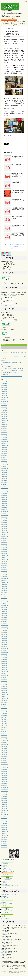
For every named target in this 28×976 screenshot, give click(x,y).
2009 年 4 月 (4, 779)
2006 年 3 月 (4, 847)
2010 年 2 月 (4, 760)
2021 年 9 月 (4, 493)
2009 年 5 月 (4, 777)
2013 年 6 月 (4, 683)
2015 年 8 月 (4, 632)
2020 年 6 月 (4, 522)
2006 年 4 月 (4, 845)
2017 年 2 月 (4, 598)
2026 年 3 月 (4, 391)
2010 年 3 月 (4, 758)
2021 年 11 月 (4, 490)
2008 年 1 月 (4, 808)
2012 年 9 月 (4, 700)
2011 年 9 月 (4, 723)
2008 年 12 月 (4, 787)
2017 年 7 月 (4, 588)
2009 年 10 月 (4, 767)
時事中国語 (10, 248)
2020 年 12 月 (4, 511)
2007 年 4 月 (4, 825)
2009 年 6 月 (4, 775)
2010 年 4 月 (4, 756)
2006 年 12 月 (4, 831)
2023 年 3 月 (4, 459)
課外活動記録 (4, 898)
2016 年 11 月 (4, 603)
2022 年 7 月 (4, 474)
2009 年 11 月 (4, 766)
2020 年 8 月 (4, 518)
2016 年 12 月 (4, 601)
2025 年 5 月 (4, 410)
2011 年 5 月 (4, 731)
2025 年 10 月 (4, 401)
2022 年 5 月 (4, 478)
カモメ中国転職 (5, 943)
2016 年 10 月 (4, 605)
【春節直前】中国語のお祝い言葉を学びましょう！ (17, 192)
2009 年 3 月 (4, 781)
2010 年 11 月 (4, 742)
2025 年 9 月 (4, 403)
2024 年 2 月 (4, 437)
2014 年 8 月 (4, 656)
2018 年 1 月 (4, 576)
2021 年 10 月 (4, 491)
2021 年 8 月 (4, 495)
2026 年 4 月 (4, 389)
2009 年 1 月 (4, 785)
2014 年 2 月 (4, 667)
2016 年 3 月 (4, 619)
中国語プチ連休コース (7, 866)
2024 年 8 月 (4, 426)
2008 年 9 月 (4, 793)
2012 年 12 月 (4, 694)
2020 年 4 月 (4, 526)
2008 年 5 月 (4, 800)
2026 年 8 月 (4, 381)
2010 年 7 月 (4, 750)
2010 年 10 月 (4, 744)
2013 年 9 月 (4, 677)
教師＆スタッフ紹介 (6, 903)
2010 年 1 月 (4, 762)
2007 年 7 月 (4, 820)
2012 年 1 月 (4, 715)
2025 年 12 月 (4, 397)
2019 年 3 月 (4, 549)
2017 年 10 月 (4, 582)
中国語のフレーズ (6, 881)
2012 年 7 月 (4, 704)
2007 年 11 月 (4, 812)
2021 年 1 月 (4, 509)
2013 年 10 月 (4, 675)
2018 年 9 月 (4, 561)
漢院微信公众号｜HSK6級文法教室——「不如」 (12, 370)
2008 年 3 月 (4, 804)
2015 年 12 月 (4, 625)
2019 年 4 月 (4, 547)
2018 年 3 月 (4, 573)
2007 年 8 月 (4, 818)
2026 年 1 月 (4, 395)
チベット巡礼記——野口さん (8, 366)
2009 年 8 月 (4, 771)
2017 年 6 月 (4, 590)
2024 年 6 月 (4, 430)
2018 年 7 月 (4, 565)
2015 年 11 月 (4, 627)
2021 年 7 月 (4, 497)
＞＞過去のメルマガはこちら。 (9, 295)
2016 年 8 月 (4, 609)
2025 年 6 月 (4, 408)
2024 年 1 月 (4, 439)
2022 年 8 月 (4, 472)
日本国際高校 (4, 931)
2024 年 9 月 (4, 424)
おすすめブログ (5, 918)
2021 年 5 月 (4, 501)
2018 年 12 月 (4, 555)
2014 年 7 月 (4, 657)
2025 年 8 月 (4, 405)
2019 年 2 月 (4, 551)
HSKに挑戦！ (4, 884)
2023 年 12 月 (4, 441)
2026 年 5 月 (4, 387)
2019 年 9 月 (4, 538)
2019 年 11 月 (4, 534)
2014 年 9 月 (4, 654)
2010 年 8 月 (4, 748)
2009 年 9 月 (4, 769)
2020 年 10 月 (4, 515)
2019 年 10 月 (4, 536)
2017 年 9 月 (4, 584)
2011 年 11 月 (4, 719)
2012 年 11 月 (4, 696)
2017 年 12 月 (4, 578)
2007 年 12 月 (4, 810)
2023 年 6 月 (4, 453)
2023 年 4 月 (4, 457)
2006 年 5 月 (4, 843)
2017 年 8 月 (4, 586)
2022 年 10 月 (4, 468)
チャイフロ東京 (5, 958)
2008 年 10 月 (4, 791)
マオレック (4, 955)
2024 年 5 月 (4, 432)
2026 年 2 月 (4, 393)
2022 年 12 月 (4, 464)
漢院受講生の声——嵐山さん (8, 360)
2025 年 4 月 (4, 412)
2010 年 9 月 (4, 746)
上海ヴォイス (4, 946)
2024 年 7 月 (4, 428)
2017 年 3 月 (4, 596)
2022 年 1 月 (4, 486)
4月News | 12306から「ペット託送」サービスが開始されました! (17, 175)
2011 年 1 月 (4, 738)
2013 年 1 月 (4, 692)
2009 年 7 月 (4, 773)
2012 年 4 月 (4, 710)
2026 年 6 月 (4, 385)
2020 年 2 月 (4, 530)
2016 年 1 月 (4, 623)
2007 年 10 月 (4, 814)
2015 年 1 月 (4, 646)
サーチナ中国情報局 (6, 952)
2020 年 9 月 (4, 517)
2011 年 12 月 (4, 717)
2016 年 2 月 (4, 621)
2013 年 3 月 (4, 688)
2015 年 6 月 (4, 636)
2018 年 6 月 (4, 567)
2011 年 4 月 (4, 733)
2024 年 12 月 (4, 420)
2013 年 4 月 (4, 686)
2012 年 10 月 (4, 698)
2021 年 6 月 (4, 499)
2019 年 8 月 (4, 540)
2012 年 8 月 (4, 702)
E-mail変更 (4, 305)
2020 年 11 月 (4, 513)
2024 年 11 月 (4, 422)
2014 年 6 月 (4, 659)
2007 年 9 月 (4, 816)
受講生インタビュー (6, 896)
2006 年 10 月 (4, 835)
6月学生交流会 (4, 374)
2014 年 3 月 (4, 665)
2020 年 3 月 (4, 528)
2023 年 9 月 (4, 447)
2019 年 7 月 (4, 542)
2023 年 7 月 (4, 451)
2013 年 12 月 (4, 671)
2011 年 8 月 (4, 725)
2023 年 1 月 (4, 463)
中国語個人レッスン (6, 874)
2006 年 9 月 (4, 837)
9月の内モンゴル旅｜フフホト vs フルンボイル (12, 368)
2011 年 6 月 (4, 729)
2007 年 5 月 (4, 823)
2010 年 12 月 (4, 740)
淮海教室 (3, 902)
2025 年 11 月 (4, 399)
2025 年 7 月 (4, 407)
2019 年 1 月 (4, 553)
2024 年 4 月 (4, 434)
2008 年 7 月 (4, 796)
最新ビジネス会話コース (7, 870)
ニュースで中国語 (6, 879)
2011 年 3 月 (4, 735)
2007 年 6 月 (4, 821)
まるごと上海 (4, 937)
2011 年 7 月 (4, 727)
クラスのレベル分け (6, 910)
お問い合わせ (4, 912)
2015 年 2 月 (4, 644)
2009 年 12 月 (4, 764)
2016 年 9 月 (4, 607)
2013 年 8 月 (4, 679)
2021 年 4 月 (4, 503)
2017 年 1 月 (4, 600)
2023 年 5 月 (4, 455)
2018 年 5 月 (4, 569)
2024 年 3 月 (4, 436)
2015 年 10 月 (4, 628)
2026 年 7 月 (4, 383)
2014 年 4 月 (4, 663)
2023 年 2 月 (4, 461)
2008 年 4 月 (4, 802)
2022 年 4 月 (4, 480)
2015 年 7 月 (4, 634)
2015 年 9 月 (4, 630)
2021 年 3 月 (4, 505)
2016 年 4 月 (4, 617)
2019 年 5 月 (4, 546)
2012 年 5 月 (4, 708)
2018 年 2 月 (4, 574)
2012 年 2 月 (4, 713)
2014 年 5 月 (4, 661)
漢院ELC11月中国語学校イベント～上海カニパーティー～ (17, 235)
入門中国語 (4, 882)
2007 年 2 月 (4, 829)
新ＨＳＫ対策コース (6, 868)
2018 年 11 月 (4, 557)
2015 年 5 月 (4, 638)
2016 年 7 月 (4, 611)
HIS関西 (3, 949)
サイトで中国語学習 (6, 878)
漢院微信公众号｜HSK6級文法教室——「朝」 (11, 376)
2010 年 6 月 (4, 752)
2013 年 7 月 (4, 681)
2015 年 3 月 (4, 642)
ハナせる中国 (4, 934)
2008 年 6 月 (4, 798)
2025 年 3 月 (4, 414)
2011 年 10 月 (4, 721)
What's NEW (9, 135)
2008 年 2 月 (4, 806)
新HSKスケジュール (6, 887)
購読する (5, 344)
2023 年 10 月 (4, 445)
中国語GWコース (5, 865)
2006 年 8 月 (4, 839)
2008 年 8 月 (4, 794)
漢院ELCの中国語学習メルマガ (9, 885)
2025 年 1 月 (4, 418)
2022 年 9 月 (4, 470)
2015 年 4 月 (4, 640)
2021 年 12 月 (4, 488)
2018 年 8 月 (4, 563)
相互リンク (4, 916)
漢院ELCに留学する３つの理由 (9, 895)
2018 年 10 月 (4, 559)
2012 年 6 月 (4, 706)
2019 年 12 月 (4, 532)
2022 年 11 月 (4, 466)
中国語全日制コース (6, 863)
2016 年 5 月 (4, 615)
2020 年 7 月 (4, 520)
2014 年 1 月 (4, 669)
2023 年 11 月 (4, 443)
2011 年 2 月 (4, 737)
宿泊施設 (3, 905)
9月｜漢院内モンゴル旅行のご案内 (9, 372)
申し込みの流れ (5, 909)
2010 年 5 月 (4, 754)
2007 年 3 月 (4, 827)
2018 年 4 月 (4, 571)
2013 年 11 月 (4, 673)
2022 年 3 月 (4, 482)
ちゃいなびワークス (6, 940)
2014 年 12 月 (4, 648)
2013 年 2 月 (4, 690)
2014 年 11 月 (4, 650)
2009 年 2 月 (4, 783)
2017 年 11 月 (4, 580)
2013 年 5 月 (4, 684)
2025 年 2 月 (4, 416)
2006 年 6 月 (4, 841)
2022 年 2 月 (4, 484)
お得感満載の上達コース (7, 871)
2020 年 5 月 (4, 524)
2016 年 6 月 (4, 613)
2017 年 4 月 (4, 594)
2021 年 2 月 (4, 507)
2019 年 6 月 (4, 544)
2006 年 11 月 (4, 833)
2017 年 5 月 (4, 592)
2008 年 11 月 (4, 789)
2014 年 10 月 (4, 652)
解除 (9, 305)
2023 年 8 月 (4, 449)
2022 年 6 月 (4, 476)
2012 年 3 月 (4, 711)
